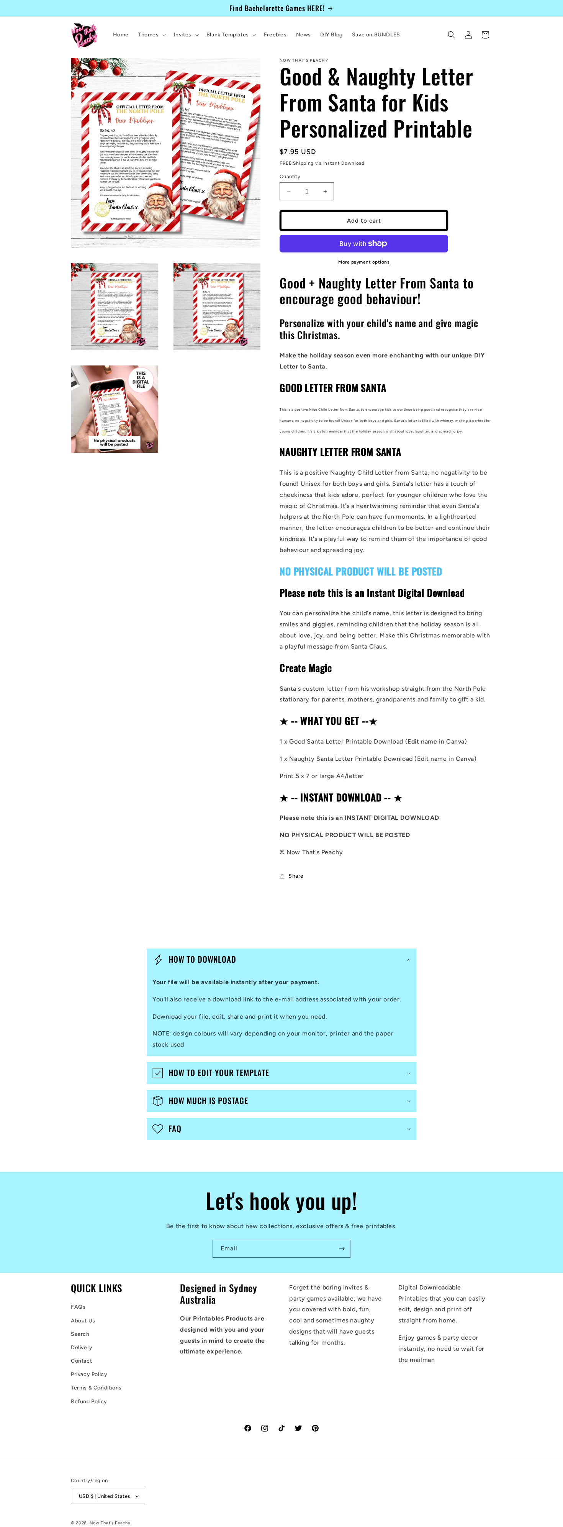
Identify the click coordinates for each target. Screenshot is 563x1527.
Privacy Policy (89, 1374)
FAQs (78, 1307)
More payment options (364, 262)
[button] (151, 35)
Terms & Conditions (96, 1387)
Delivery (82, 1347)
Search (80, 1334)
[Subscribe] (341, 1249)
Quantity (290, 176)
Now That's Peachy (110, 1522)
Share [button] (296, 876)
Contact (81, 1361)
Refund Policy (89, 1401)
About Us (83, 1320)
